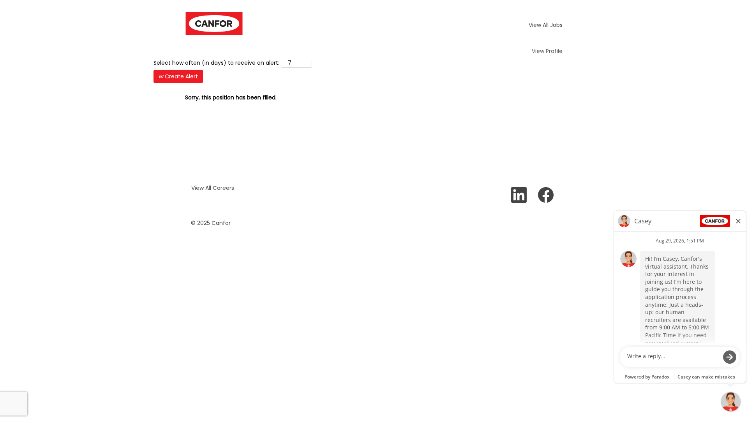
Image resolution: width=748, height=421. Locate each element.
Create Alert (180, 76)
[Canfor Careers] (214, 23)
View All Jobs (546, 25)
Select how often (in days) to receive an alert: (216, 63)
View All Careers (212, 188)
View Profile (547, 51)
